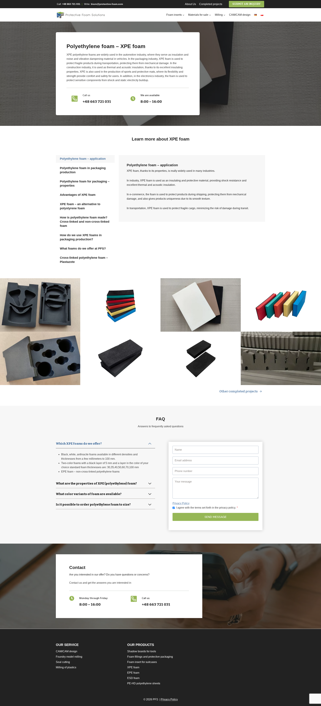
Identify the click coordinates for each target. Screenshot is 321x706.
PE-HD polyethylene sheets (143, 683)
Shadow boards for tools (141, 651)
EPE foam (133, 672)
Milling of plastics (66, 667)
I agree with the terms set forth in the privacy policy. (207, 507)
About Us (190, 4)
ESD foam (133, 678)
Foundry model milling (69, 656)
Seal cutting (63, 662)
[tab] (85, 159)
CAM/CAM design (239, 14)
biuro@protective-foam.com (107, 4)
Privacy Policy (181, 503)
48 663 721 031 (72, 4)
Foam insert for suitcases (142, 662)
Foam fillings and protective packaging (150, 656)
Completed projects (210, 4)
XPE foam (133, 667)
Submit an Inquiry (246, 4)
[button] (40, 305)
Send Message (215, 517)
